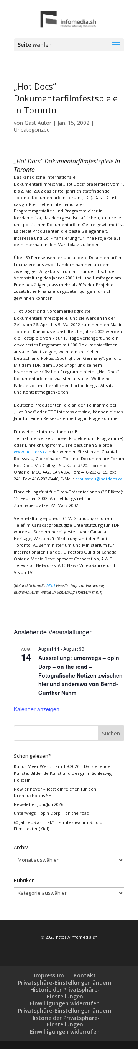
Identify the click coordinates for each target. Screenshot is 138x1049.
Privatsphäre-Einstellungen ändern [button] (65, 982)
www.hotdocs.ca (31, 451)
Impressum (49, 975)
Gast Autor (38, 122)
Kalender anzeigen (36, 709)
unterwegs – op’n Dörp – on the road (51, 813)
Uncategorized (32, 129)
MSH (50, 585)
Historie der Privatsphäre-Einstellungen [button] (65, 993)
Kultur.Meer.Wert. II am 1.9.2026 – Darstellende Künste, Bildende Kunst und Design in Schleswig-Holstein (63, 773)
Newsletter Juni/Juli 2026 (38, 804)
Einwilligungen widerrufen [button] (65, 1003)
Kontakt (85, 975)
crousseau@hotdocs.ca (99, 479)
